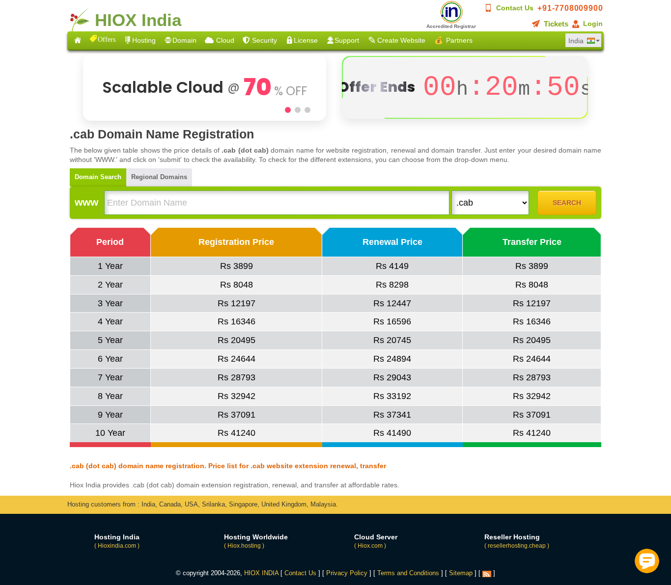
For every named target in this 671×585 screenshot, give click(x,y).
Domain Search (98, 177)
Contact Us (514, 8)
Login (593, 23)
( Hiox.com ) (370, 545)
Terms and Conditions (408, 573)
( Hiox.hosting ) (244, 545)
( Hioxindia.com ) (117, 545)
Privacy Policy (346, 573)
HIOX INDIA (261, 573)
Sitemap (461, 573)
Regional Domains (159, 177)
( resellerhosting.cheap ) (516, 545)
